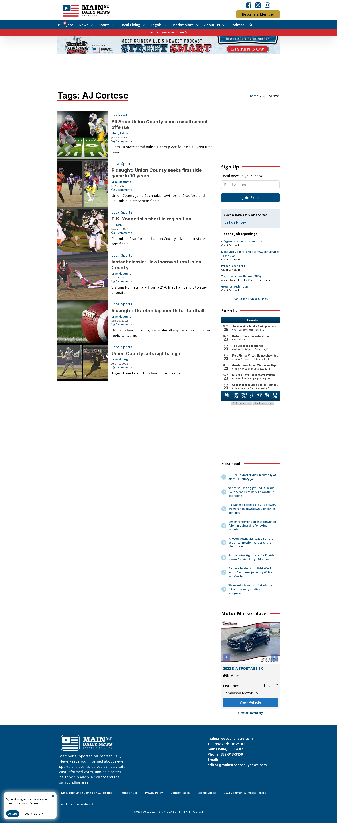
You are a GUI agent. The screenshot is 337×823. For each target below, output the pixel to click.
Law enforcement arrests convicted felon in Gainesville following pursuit (252, 525)
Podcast (237, 24)
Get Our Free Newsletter (167, 32)
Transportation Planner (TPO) (241, 276)
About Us (212, 24)
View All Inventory (250, 713)
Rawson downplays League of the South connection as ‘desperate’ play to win (250, 542)
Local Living (130, 24)
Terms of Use (128, 793)
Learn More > (34, 813)
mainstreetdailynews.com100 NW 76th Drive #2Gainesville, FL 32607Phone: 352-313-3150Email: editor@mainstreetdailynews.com (237, 751)
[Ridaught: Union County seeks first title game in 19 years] (82, 184)
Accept (12, 813)
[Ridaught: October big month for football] (82, 321)
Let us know (235, 222)
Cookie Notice (206, 793)
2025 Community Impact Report (245, 793)
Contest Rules (180, 793)
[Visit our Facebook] (249, 5)
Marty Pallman (120, 133)
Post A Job (240, 299)
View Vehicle (250, 702)
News (83, 24)
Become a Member (258, 14)
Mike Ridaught (121, 182)
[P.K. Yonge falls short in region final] (82, 230)
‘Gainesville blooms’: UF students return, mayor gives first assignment (250, 589)
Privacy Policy (154, 793)
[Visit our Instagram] (267, 5)
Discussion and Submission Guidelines (86, 793)
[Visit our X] (258, 5)
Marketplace (183, 24)
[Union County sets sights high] (82, 362)
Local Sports (121, 163)
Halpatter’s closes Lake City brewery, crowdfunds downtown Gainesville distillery (252, 509)
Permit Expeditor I (233, 266)
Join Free (250, 197)
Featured (119, 115)
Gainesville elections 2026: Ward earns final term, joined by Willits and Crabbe (250, 572)
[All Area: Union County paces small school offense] (82, 135)
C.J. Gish (116, 225)
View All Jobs (259, 299)
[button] (226, 657)
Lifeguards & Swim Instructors (241, 241)
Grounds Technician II (235, 286)
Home (253, 95)
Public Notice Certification (78, 804)
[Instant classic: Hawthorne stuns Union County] (82, 276)
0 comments (124, 141)
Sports (104, 24)
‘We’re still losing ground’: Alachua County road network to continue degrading (251, 492)
